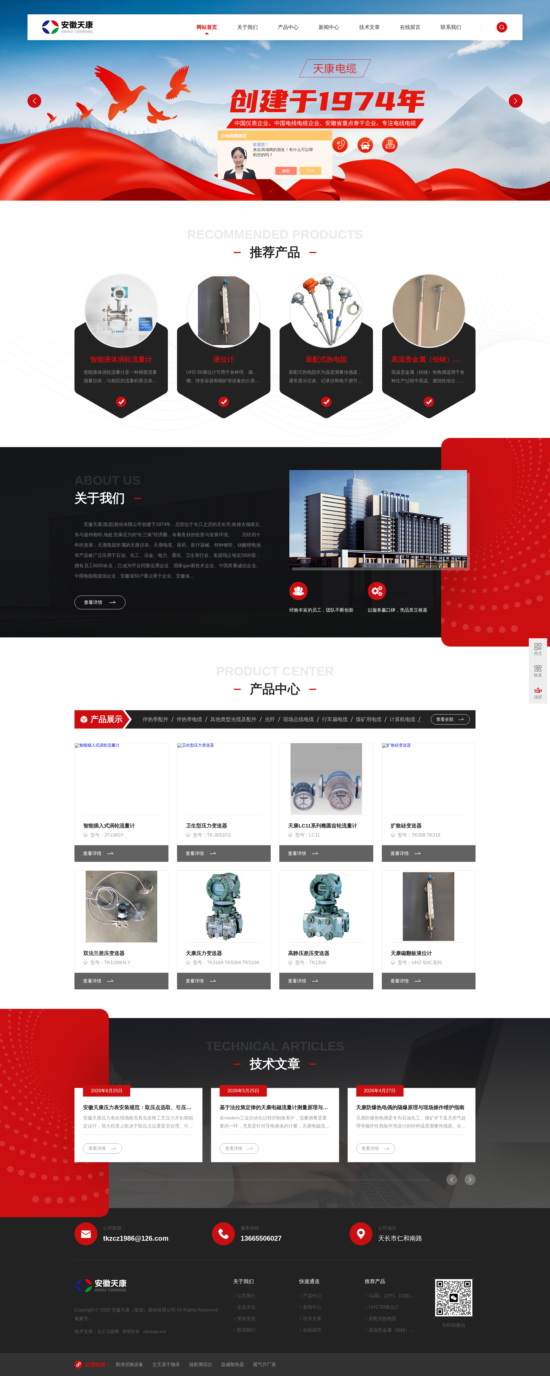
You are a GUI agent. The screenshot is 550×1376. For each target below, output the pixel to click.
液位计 (223, 359)
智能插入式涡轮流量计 (109, 826)
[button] (271, 191)
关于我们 (247, 27)
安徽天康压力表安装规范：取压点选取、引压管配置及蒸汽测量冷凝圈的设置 (138, 1107)
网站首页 (207, 27)
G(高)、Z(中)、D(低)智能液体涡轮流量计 (394, 1295)
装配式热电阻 (326, 359)
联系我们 (451, 27)
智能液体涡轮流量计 (121, 359)
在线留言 (410, 27)
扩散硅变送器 (406, 826)
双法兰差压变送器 (104, 953)
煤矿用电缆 (369, 719)
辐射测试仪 (200, 1364)
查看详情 (93, 602)
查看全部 (445, 719)
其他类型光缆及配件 (233, 719)
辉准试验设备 (129, 1364)
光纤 (270, 719)
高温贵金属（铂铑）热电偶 (428, 359)
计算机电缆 (402, 719)
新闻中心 (329, 27)
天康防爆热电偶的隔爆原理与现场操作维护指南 (410, 1107)
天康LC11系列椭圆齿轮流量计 (322, 826)
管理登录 (131, 1331)
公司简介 (246, 1295)
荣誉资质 (246, 1318)
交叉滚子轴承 (166, 1364)
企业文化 (246, 1307)
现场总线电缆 (298, 719)
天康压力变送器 (204, 953)
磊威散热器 (232, 1364)
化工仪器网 (108, 1331)
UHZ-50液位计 (384, 1307)
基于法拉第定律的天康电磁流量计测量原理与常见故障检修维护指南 (275, 1107)
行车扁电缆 (335, 719)
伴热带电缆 (189, 719)
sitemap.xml (154, 1331)
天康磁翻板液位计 (411, 953)
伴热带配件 (155, 719)
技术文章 (369, 27)
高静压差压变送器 (308, 953)
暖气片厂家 (264, 1364)
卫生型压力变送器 (206, 826)
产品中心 (288, 27)
